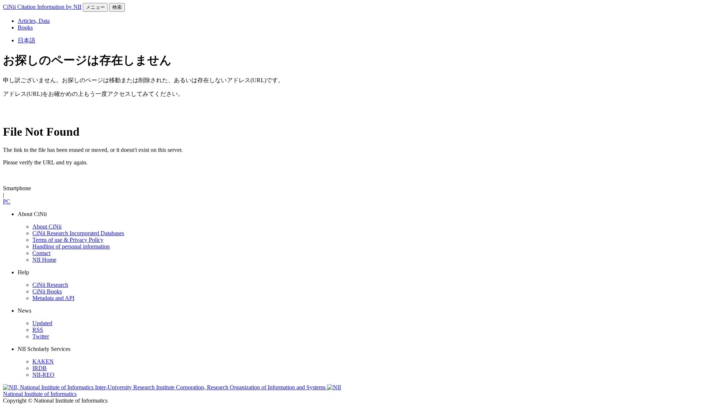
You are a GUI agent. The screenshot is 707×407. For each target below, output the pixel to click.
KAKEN (43, 361)
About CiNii (46, 226)
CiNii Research (50, 285)
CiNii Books (47, 291)
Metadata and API (53, 298)
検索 (117, 7)
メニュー (95, 7)
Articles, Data (34, 21)
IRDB (39, 368)
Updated (42, 323)
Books (25, 27)
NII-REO (43, 375)
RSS (37, 330)
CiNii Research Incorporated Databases (78, 233)
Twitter (40, 336)
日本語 (26, 40)
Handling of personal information (71, 246)
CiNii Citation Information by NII (42, 7)
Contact (41, 253)
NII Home (44, 260)
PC (6, 201)
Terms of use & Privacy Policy (67, 240)
